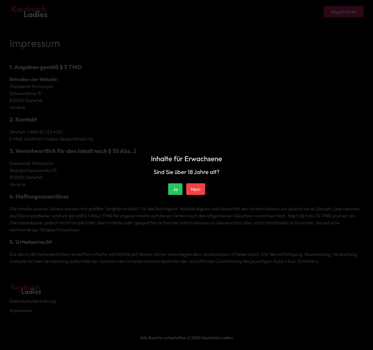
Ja (175, 189)
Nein (195, 189)
